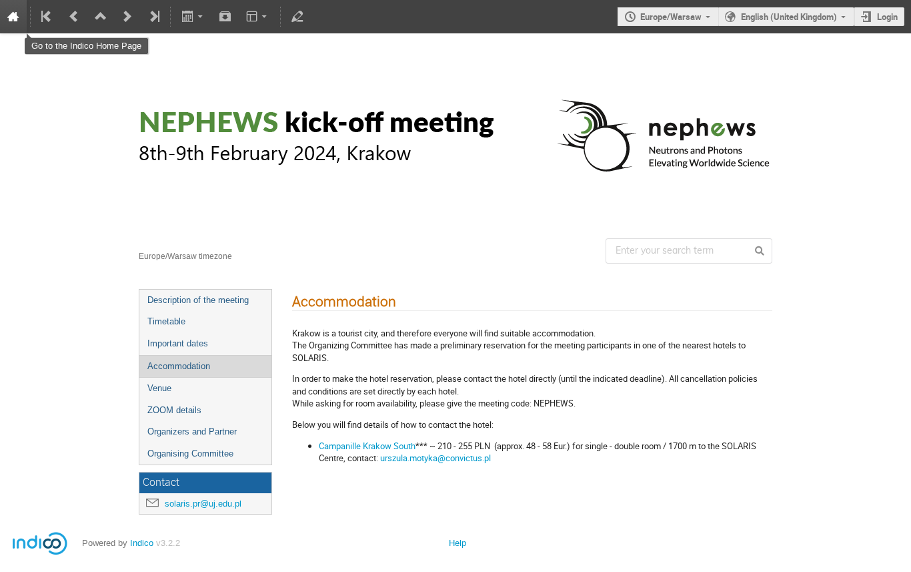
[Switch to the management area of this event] (297, 16)
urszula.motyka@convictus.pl (435, 458)
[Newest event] (153, 16)
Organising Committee (190, 454)
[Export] (193, 16)
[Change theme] (258, 16)
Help (457, 543)
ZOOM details (174, 410)
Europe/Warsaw (671, 17)
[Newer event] (127, 16)
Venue (159, 388)
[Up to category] (100, 16)
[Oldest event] (47, 16)
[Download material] (225, 16)
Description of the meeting (198, 300)
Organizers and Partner (192, 431)
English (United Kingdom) (789, 17)
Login (887, 17)
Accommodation (178, 366)
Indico (141, 543)
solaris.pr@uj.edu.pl (203, 503)
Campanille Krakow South (367, 446)
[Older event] (74, 16)
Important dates (177, 343)
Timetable (166, 321)
